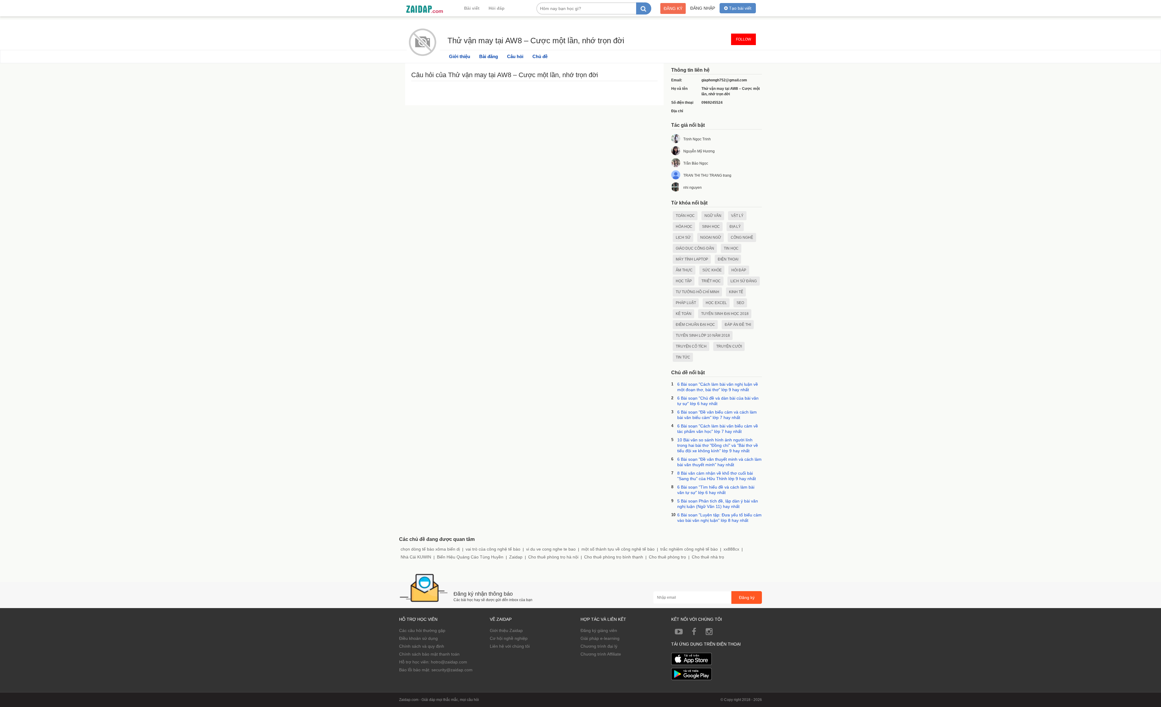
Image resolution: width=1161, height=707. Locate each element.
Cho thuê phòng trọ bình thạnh (613, 557)
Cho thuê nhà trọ (708, 557)
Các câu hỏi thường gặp (422, 630)
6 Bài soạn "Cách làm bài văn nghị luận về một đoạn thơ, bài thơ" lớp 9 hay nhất (717, 387)
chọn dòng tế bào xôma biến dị (430, 549)
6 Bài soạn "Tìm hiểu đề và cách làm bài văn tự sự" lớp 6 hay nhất (715, 490)
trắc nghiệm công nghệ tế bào (689, 549)
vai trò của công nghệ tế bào (493, 549)
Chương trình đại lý (598, 646)
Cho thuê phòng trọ (667, 557)
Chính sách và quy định (421, 646)
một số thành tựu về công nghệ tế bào (618, 549)
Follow (743, 39)
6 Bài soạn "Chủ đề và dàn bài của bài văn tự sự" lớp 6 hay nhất (718, 401)
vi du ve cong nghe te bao (551, 549)
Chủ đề (540, 56)
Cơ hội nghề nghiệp (509, 638)
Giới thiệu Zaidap (506, 630)
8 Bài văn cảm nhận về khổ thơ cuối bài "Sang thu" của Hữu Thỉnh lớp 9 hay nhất (716, 476)
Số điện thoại (682, 102)
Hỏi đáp (497, 8)
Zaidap (515, 557)
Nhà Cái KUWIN (416, 557)
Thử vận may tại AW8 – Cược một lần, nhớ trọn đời (535, 39)
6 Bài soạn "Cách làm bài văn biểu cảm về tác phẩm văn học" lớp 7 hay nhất (717, 429)
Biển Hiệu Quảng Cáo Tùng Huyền (470, 557)
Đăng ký (673, 8)
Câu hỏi (515, 56)
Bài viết (472, 8)
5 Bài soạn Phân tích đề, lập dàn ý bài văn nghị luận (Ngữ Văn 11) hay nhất (717, 504)
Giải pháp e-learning (600, 638)
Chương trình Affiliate (600, 654)
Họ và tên (679, 89)
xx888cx (731, 549)
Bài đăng (488, 56)
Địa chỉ (677, 111)
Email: (676, 80)
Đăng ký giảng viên (598, 630)
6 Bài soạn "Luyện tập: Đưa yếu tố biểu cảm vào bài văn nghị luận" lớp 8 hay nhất (719, 517)
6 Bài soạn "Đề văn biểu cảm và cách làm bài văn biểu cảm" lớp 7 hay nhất (717, 415)
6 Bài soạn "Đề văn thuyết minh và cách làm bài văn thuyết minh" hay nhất (719, 462)
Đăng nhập (702, 8)
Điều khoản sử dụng (418, 638)
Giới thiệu (459, 56)
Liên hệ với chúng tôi (510, 646)
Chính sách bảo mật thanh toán (429, 654)
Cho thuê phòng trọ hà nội (553, 557)
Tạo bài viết (739, 8)
